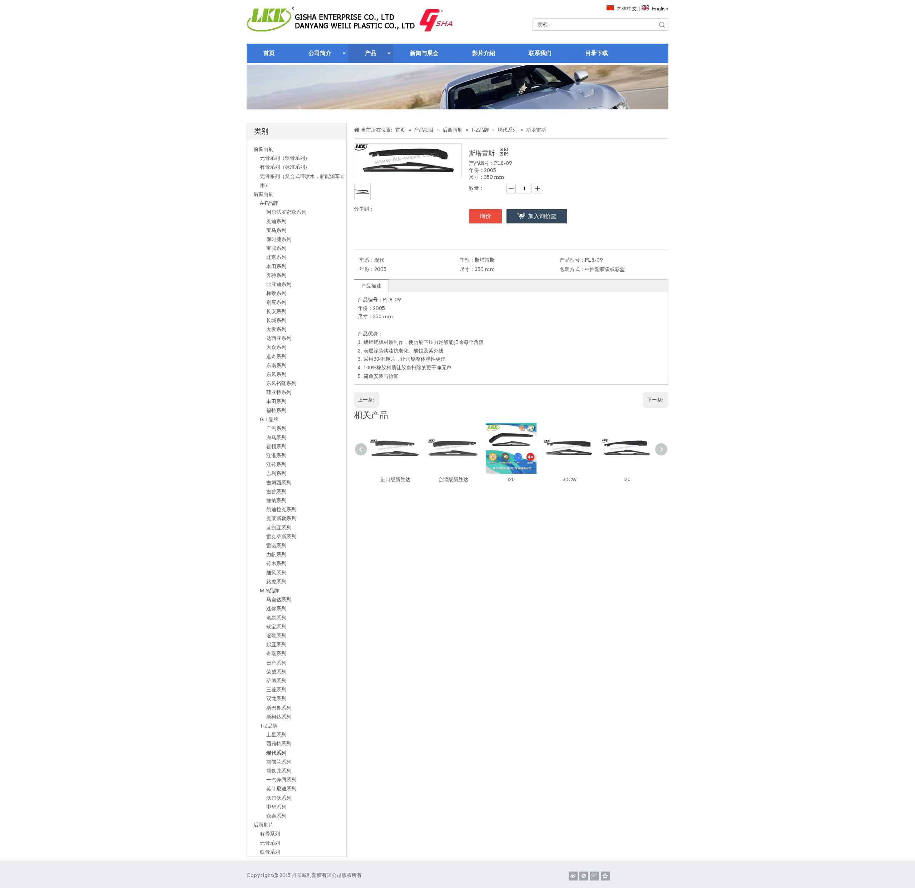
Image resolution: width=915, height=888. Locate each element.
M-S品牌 (269, 590)
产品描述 (371, 285)
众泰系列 (276, 816)
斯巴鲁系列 (278, 708)
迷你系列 (276, 608)
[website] (351, 21)
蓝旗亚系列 (278, 528)
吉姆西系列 (278, 482)
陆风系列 (276, 573)
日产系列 (276, 663)
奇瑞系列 (276, 653)
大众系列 (276, 347)
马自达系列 (278, 599)
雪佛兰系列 (278, 762)
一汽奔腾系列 (281, 780)
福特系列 (276, 410)
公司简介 (319, 53)
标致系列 (276, 293)
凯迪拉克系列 (281, 509)
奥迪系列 (276, 221)
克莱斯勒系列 (281, 518)
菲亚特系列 (278, 392)
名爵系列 (276, 618)
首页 (269, 53)
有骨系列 (270, 834)
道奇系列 (276, 356)
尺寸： (467, 269)
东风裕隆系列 (281, 383)
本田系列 (276, 266)
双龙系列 (276, 698)
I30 (626, 479)
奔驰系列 (276, 275)
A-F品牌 (269, 203)
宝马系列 (276, 230)
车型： (467, 260)
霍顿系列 (276, 446)
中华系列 (276, 807)
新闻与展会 (424, 53)
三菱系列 (276, 689)
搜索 (662, 24)
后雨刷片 (263, 825)
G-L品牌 (269, 419)
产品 (370, 53)
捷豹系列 (276, 500)
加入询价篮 (542, 216)
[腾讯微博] (594, 876)
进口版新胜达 (395, 479)
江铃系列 (276, 464)
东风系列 (276, 374)
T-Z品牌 (269, 726)
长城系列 (276, 320)
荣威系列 (276, 672)
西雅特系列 (278, 743)
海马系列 (276, 437)
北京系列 (276, 257)
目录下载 (596, 53)
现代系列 (276, 753)
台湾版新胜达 (453, 479)
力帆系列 (276, 554)
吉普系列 (276, 491)
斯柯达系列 (278, 717)
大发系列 (276, 329)
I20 (511, 479)
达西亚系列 (278, 338)
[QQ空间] (605, 876)
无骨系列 (270, 843)
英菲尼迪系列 (281, 788)
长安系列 (276, 311)
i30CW (569, 479)
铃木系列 (276, 563)
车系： (366, 260)
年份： (366, 269)
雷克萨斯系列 (281, 536)
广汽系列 (276, 428)
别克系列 (276, 302)
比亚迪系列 (278, 284)
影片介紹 (483, 53)
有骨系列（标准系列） (285, 167)
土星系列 (276, 734)
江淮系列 (276, 455)
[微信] (583, 876)
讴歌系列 (276, 635)
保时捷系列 (278, 239)
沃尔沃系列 (278, 798)
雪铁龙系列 (278, 771)
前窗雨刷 (263, 149)
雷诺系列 (276, 545)
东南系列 (276, 365)
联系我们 (540, 53)
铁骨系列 (270, 852)
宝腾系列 (276, 248)
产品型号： (572, 260)
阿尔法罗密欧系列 (286, 212)
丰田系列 (276, 401)
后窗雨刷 (263, 194)
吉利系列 (276, 473)
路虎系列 (276, 581)
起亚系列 (276, 644)
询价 (485, 216)
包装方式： (572, 269)
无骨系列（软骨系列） (285, 158)
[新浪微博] (573, 876)
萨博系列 (276, 681)
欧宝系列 (276, 627)
